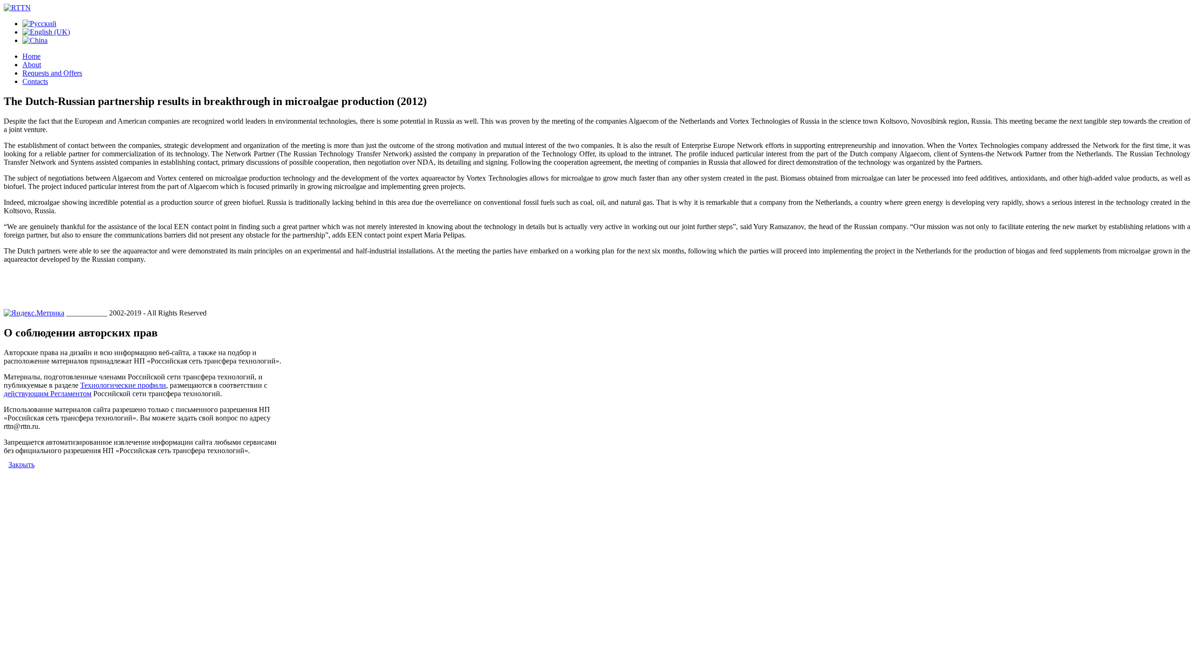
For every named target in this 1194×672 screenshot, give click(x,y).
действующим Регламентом (47, 394)
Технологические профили (123, 385)
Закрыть (21, 465)
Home (31, 56)
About (31, 65)
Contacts (35, 81)
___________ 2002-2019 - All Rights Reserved (136, 313)
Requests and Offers (52, 73)
